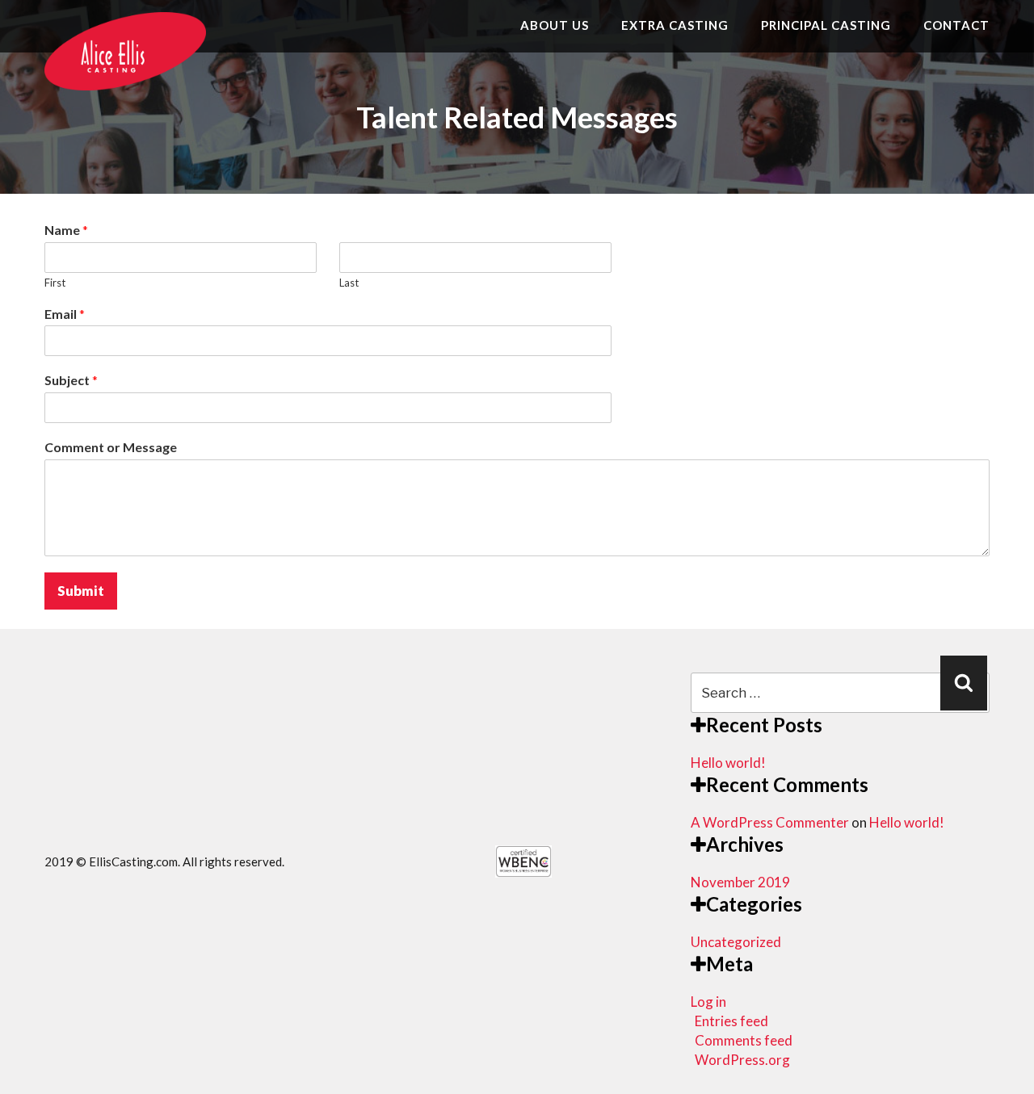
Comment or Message (110, 447)
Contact (956, 25)
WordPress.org (742, 1059)
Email (64, 313)
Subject (71, 380)
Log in (708, 1001)
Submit (80, 590)
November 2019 (740, 882)
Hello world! (728, 762)
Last (349, 282)
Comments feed (743, 1040)
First (54, 282)
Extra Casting (675, 25)
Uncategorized (736, 941)
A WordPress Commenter (770, 822)
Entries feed (731, 1020)
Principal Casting (826, 25)
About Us (554, 25)
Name (66, 229)
